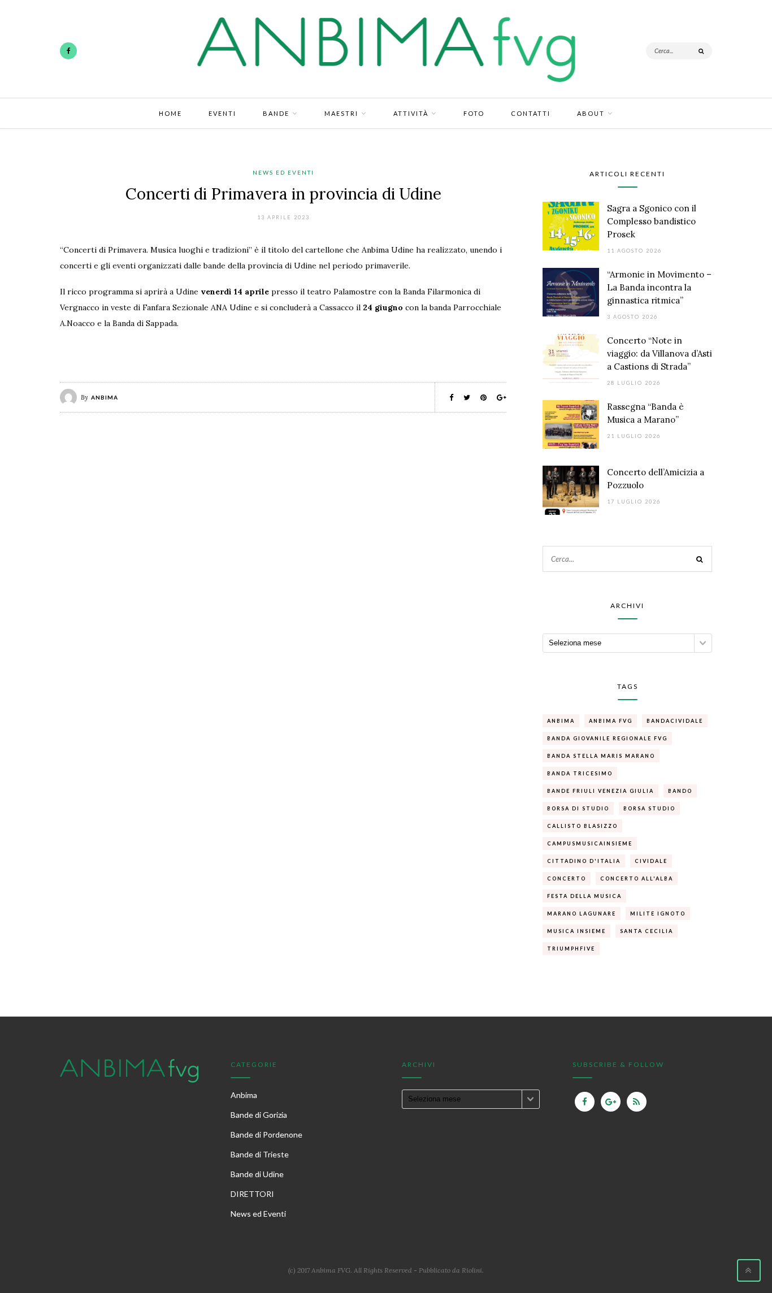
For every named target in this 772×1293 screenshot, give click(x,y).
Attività (410, 113)
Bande (276, 113)
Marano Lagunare (581, 913)
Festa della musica (584, 896)
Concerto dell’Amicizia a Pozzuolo (655, 479)
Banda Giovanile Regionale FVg (607, 738)
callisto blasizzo (582, 826)
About (591, 113)
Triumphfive (571, 948)
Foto (473, 113)
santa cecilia (646, 931)
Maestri (341, 113)
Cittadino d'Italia (584, 861)
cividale (651, 861)
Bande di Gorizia (259, 1115)
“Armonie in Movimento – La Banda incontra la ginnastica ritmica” (659, 287)
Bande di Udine (257, 1174)
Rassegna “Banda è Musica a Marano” (645, 413)
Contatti (530, 113)
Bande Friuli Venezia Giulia (600, 791)
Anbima (104, 397)
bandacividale (675, 721)
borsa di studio (578, 808)
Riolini (472, 1270)
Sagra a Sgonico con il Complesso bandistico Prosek (651, 221)
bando (680, 791)
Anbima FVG (610, 721)
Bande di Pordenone (266, 1134)
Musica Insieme (576, 931)
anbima (561, 721)
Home (170, 113)
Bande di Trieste (260, 1154)
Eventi (222, 113)
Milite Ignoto (658, 913)
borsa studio (649, 808)
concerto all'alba (636, 878)
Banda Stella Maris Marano (601, 756)
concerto (566, 878)
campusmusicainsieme (589, 843)
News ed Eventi (283, 172)
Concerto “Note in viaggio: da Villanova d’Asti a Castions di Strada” (659, 353)
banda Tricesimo (580, 773)
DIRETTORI (252, 1194)
